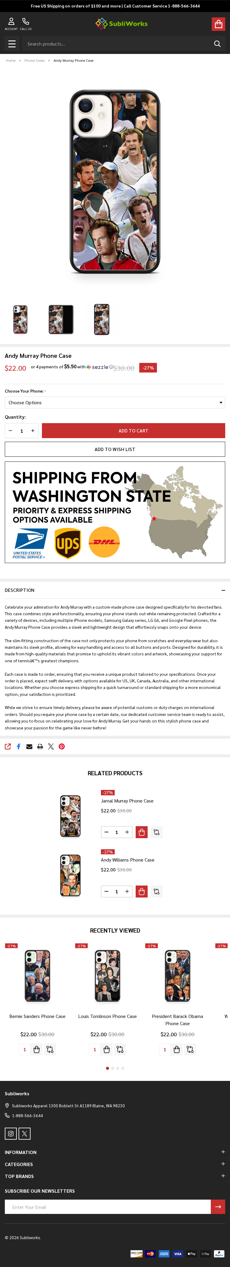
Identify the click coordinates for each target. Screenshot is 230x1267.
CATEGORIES (19, 1164)
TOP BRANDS (19, 1176)
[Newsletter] (218, 1207)
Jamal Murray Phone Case (127, 800)
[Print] (40, 746)
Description (19, 590)
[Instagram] (10, 1133)
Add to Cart (134, 430)
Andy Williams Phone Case (128, 859)
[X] (51, 746)
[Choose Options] (142, 832)
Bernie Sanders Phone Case (37, 1016)
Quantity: (15, 417)
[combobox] (123, 43)
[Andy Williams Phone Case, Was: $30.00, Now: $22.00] (70, 875)
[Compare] (157, 832)
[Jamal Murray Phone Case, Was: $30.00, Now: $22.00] (70, 816)
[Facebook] (19, 746)
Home (11, 60)
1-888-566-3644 (27, 1115)
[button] (72, 366)
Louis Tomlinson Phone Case (107, 1016)
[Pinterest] (62, 746)
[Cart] (218, 24)
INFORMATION (21, 1152)
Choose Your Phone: (25, 391)
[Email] (29, 746)
